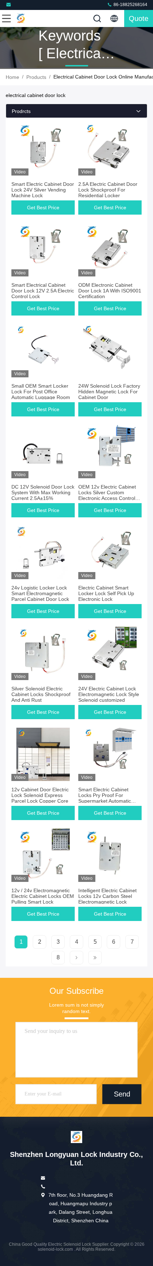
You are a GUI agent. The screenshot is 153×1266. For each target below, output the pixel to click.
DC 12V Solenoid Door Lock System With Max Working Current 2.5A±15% (42, 492)
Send (122, 1094)
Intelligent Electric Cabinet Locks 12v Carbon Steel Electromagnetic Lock (107, 896)
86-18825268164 (129, 4)
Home (12, 77)
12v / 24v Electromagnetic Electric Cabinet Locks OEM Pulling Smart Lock (42, 896)
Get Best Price (43, 207)
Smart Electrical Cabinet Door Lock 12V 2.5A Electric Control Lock (42, 290)
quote (138, 18)
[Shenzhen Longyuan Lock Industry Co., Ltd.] (9, 5)
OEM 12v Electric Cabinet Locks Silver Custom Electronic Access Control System (107, 495)
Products (36, 77)
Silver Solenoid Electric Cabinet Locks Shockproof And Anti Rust (40, 694)
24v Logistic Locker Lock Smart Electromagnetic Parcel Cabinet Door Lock (40, 593)
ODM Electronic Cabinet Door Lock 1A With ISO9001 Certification (109, 290)
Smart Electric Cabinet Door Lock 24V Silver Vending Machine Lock (42, 189)
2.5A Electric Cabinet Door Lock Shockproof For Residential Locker (107, 189)
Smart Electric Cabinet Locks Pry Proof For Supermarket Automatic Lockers (104, 798)
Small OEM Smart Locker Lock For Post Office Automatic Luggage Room (40, 391)
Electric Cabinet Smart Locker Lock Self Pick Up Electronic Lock (106, 593)
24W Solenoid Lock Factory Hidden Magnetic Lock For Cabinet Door (109, 391)
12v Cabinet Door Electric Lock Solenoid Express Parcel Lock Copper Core (40, 795)
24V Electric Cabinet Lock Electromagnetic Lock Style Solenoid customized (108, 694)
